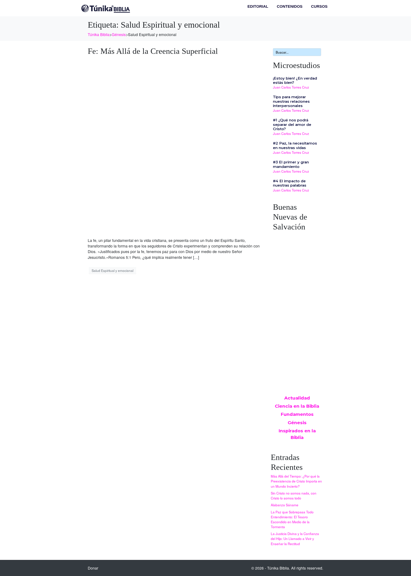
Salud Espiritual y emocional (112, 270)
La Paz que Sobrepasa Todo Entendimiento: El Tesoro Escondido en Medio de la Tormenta (292, 519)
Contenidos (289, 6)
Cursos (319, 6)
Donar (93, 568)
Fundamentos (297, 414)
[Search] (317, 52)
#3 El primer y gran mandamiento (291, 164)
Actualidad (297, 398)
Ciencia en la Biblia (297, 406)
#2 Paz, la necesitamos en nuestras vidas (295, 145)
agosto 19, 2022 (285, 279)
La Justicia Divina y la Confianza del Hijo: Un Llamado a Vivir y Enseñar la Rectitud (295, 538)
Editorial (257, 6)
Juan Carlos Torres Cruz (291, 87)
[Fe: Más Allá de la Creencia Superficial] (175, 146)
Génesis (297, 422)
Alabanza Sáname (284, 504)
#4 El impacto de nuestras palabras (289, 183)
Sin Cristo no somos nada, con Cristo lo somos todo (293, 495)
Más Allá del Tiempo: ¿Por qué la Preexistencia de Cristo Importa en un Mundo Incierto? (296, 481)
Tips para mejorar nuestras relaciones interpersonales (291, 101)
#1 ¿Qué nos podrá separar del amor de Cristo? (292, 124)
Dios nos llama (287, 274)
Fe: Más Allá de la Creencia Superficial (153, 51)
